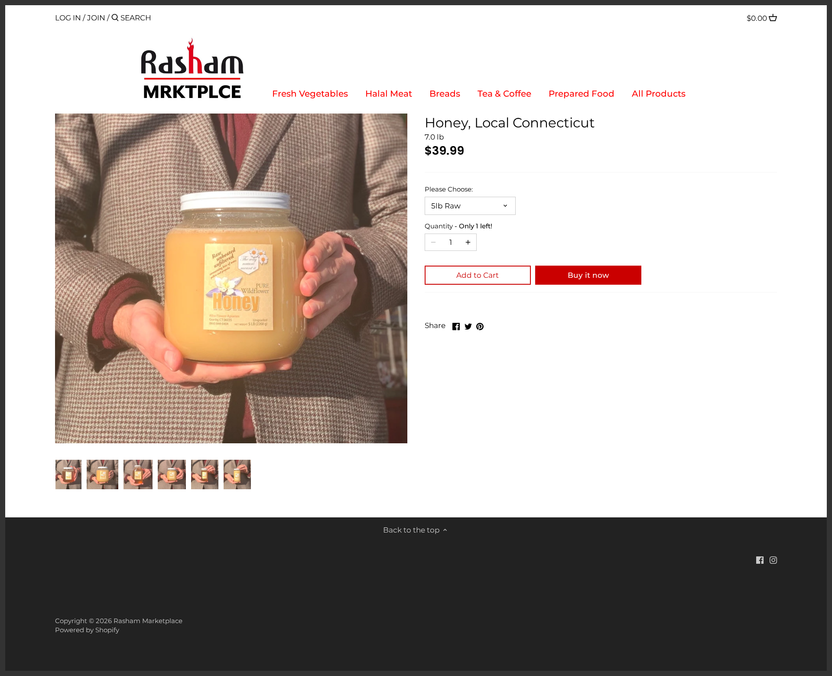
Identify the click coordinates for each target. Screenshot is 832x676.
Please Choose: (449, 189)
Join (96, 17)
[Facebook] (760, 560)
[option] (68, 474)
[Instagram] (773, 560)
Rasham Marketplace (148, 621)
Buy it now (588, 275)
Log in (68, 17)
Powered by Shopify (87, 630)
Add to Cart (477, 275)
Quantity (458, 226)
